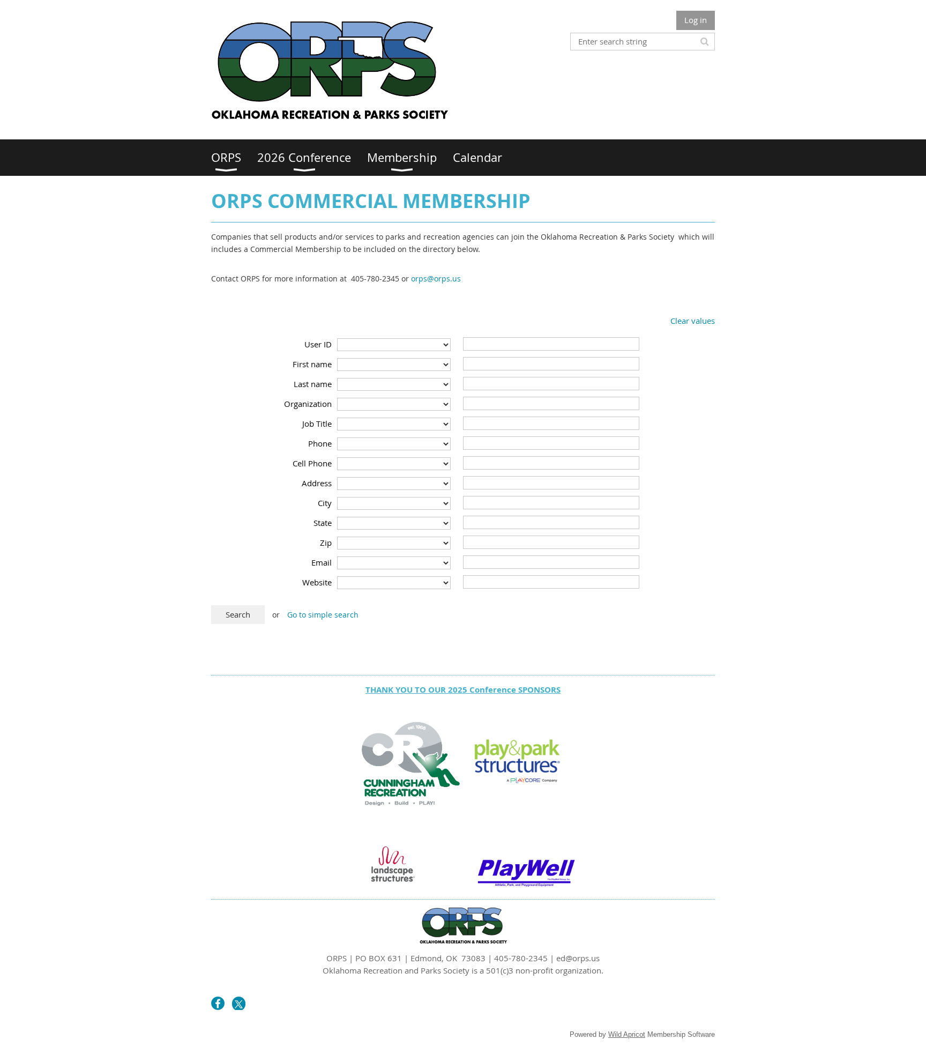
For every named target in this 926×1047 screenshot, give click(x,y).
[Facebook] (218, 1003)
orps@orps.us (436, 278)
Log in (695, 19)
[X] (238, 1003)
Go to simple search (323, 615)
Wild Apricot (626, 1034)
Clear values (692, 320)
